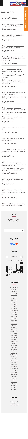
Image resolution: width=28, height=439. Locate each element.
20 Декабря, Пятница (8, 122)
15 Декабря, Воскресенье (9, 143)
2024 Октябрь (14, 356)
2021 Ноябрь (14, 291)
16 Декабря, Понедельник (9, 132)
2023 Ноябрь (14, 335)
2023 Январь (14, 318)
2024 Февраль (14, 341)
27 (16, 272)
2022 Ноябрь (14, 314)
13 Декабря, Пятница (8, 156)
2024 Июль (14, 351)
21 (18, 269)
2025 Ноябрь (14, 372)
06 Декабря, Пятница (8, 184)
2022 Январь (14, 295)
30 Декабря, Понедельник (9, 18)
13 (16, 267)
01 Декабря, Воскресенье (9, 197)
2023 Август (14, 329)
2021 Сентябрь (14, 287)
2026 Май (14, 384)
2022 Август (14, 308)
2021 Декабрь (14, 293)
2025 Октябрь (14, 370)
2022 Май (14, 302)
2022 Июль (14, 306)
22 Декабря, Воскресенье (9, 86)
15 (21, 267)
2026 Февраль (14, 378)
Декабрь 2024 (14, 256)
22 (21, 269)
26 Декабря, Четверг (8, 51)
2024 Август (14, 353)
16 (6, 269)
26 (14, 272)
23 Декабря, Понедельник (9, 63)
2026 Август (14, 389)
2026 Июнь (14, 385)
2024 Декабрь (14, 360)
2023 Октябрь (14, 333)
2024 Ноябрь (14, 358)
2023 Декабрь (14, 337)
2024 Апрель (14, 345)
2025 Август (14, 366)
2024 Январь (14, 339)
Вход (17, 221)
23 (6, 272)
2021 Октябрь (14, 289)
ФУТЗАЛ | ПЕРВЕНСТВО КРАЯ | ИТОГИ (16, 192)
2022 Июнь (14, 304)
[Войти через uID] (11, 244)
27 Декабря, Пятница (8, 40)
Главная (3, 12)
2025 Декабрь (14, 374)
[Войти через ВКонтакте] (14, 244)
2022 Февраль (14, 297)
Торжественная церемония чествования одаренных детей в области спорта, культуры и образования (14, 164)
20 (16, 269)
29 (21, 272)
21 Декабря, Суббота (8, 102)
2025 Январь (14, 362)
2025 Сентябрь (14, 368)
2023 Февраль (14, 320)
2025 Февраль (14, 364)
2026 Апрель (14, 382)
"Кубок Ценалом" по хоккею (13, 190)
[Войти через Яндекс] (16, 244)
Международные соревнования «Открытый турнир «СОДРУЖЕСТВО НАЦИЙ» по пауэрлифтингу (13, 58)
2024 (8, 12)
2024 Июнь (14, 349)
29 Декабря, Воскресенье (9, 29)
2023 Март (14, 322)
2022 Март (14, 298)
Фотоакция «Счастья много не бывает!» (16, 127)
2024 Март (14, 343)
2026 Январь (14, 376)
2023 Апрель (14, 324)
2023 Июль (14, 327)
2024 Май (14, 347)
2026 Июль (14, 387)
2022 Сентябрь (14, 310)
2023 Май (14, 326)
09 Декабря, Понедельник (9, 173)
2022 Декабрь (14, 316)
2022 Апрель (14, 300)
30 (6, 274)
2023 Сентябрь (14, 331)
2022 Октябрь (14, 312)
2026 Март (14, 380)
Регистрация (12, 221)
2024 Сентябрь (14, 355)
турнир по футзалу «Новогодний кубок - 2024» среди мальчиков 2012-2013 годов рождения (14, 75)
